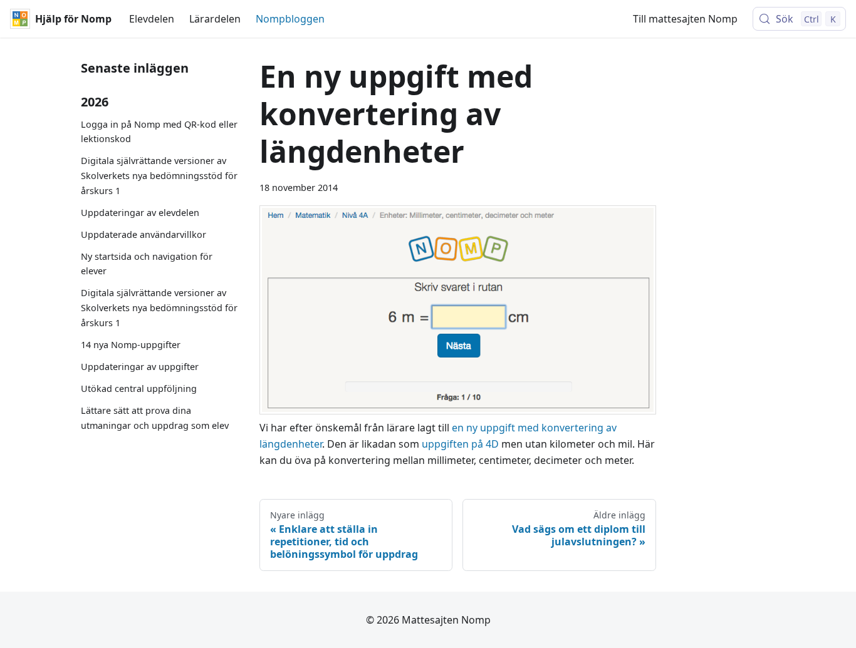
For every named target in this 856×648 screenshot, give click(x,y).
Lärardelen (215, 19)
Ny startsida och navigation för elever (146, 263)
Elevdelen (151, 19)
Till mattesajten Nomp (685, 19)
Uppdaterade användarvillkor (143, 234)
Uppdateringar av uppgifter (140, 367)
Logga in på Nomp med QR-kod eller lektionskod (159, 131)
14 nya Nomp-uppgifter (130, 345)
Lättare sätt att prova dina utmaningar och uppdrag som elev (155, 417)
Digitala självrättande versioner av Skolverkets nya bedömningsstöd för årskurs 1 (159, 176)
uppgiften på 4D (460, 444)
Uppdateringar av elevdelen (140, 213)
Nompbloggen (290, 19)
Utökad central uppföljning (139, 388)
